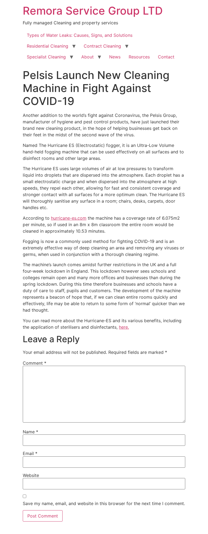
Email (30, 453)
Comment (34, 363)
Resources (139, 57)
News (115, 57)
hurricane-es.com (68, 218)
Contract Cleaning (102, 46)
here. (124, 327)
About (87, 57)
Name (30, 432)
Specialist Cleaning (46, 57)
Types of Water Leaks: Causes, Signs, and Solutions (79, 35)
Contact (166, 57)
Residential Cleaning (47, 46)
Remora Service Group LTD (93, 10)
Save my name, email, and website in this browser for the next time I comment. (104, 503)
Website (31, 475)
